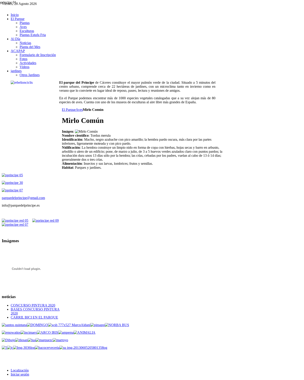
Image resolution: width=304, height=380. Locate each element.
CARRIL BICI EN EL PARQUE (34, 317)
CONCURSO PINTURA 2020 (33, 305)
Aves (79, 110)
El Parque (69, 110)
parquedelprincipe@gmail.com (23, 198)
